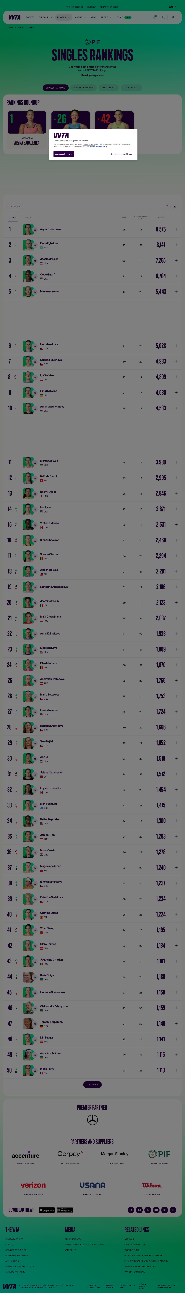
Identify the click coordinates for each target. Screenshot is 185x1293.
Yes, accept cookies (63, 154)
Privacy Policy (101, 147)
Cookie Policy (89, 147)
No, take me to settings (121, 154)
